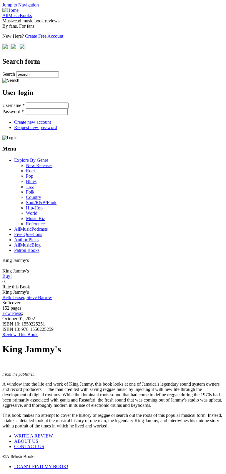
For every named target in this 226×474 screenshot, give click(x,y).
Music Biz (35, 218)
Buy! (7, 276)
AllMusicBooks (17, 15)
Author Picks (26, 239)
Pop (29, 176)
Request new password (35, 127)
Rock (31, 170)
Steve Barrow (39, 297)
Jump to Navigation (20, 4)
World (31, 213)
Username (13, 105)
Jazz (30, 186)
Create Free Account (44, 36)
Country (33, 197)
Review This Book (20, 334)
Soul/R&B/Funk (41, 202)
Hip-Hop (34, 207)
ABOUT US (26, 441)
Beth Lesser (13, 297)
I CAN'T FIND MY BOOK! (41, 466)
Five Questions (28, 234)
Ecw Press (12, 313)
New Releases (39, 165)
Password (13, 111)
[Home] (10, 10)
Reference (35, 223)
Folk (30, 191)
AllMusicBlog (27, 244)
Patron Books (26, 250)
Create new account (32, 122)
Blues (31, 181)
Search (9, 74)
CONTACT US (29, 446)
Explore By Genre (31, 160)
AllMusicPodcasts (31, 229)
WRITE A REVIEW (33, 435)
